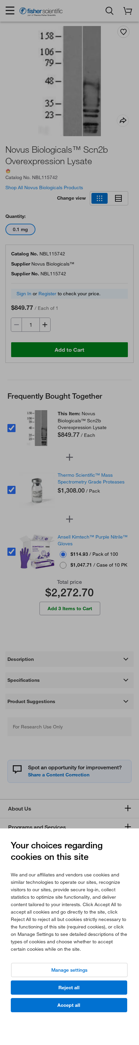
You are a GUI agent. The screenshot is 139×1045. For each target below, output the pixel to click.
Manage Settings (69, 970)
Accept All (68, 1005)
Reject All (69, 988)
